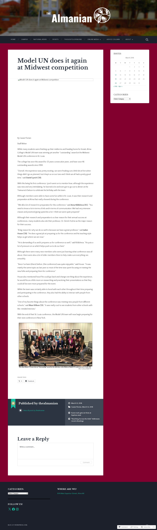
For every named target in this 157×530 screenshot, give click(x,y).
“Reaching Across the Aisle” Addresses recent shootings (85, 420)
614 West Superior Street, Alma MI (70, 493)
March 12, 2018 (87, 407)
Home (13, 39)
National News (40, 39)
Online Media (93, 39)
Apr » (120, 86)
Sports (55, 39)
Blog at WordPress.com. (18, 525)
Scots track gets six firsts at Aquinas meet (81, 414)
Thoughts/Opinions (73, 39)
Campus (24, 39)
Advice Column (113, 39)
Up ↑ (147, 525)
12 (115, 75)
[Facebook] (13, 509)
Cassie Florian (76, 407)
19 (115, 79)
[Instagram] (17, 509)
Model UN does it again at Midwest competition (52, 64)
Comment (86, 462)
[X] (9, 509)
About (128, 39)
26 (116, 83)
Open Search (147, 39)
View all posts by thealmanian (33, 410)
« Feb (115, 86)
